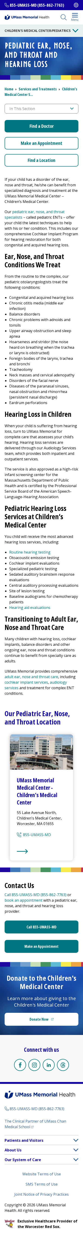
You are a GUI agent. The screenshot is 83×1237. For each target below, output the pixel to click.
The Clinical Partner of (35, 1124)
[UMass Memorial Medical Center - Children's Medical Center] (41, 851)
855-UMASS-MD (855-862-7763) (37, 5)
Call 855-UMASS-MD (41, 927)
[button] (75, 1140)
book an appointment (23, 900)
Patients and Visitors (24, 1140)
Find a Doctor (42, 126)
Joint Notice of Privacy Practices (41, 1194)
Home (9, 89)
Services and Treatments (38, 89)
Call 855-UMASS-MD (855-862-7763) (35, 894)
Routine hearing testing (29, 552)
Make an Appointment (41, 143)
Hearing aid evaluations (29, 607)
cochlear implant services (26, 682)
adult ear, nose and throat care (31, 676)
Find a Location (41, 160)
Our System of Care (23, 1159)
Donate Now (51, 1021)
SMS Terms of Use (42, 1184)
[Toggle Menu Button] (75, 31)
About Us (13, 1150)
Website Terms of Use (41, 1174)
